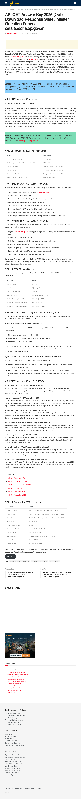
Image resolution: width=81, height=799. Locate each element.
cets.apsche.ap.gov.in (18, 56)
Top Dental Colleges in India (14, 720)
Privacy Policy (29, 788)
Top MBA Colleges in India (13, 724)
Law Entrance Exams (14, 684)
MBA (40, 561)
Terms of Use (18, 788)
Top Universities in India (12, 713)
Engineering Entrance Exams (16, 681)
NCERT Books (9, 738)
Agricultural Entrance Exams (16, 672)
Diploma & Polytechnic (14, 690)
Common (11, 9)
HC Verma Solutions (11, 741)
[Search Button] (75, 3)
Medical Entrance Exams (15, 686)
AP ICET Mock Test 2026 (17, 495)
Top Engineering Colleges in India (15, 716)
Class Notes (8, 734)
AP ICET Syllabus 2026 (16, 491)
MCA (45, 561)
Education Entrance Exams (15, 679)
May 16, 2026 (25, 33)
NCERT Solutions (10, 736)
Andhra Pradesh (15, 561)
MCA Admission (54, 561)
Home (6, 9)
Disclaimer (8, 788)
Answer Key (25, 561)
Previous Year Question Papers (14, 745)
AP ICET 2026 (34, 59)
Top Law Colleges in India (13, 722)
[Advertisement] (42, 44)
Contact (39, 788)
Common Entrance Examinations (17, 675)
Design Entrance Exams (14, 677)
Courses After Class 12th (13, 743)
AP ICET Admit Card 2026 (17, 481)
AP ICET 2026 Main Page (17, 478)
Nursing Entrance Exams (15, 688)
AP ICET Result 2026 (15, 488)
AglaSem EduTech (12, 33)
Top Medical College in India (14, 718)
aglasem (14, 3)
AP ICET (10, 556)
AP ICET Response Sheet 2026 (19, 485)
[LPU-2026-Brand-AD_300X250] (20, 646)
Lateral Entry (11, 692)
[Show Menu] (6, 3)
